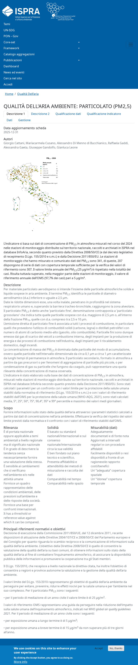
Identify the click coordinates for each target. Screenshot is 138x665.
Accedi (8, 84)
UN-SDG (9, 30)
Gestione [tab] (24, 120)
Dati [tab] (9, 120)
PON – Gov (11, 36)
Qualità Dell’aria (28, 94)
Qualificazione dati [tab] (68, 114)
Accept (99, 648)
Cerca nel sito (13, 78)
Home (9, 94)
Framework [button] (11, 48)
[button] (32, 195)
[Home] (40, 11)
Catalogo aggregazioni (19, 54)
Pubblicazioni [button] (13, 60)
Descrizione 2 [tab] (40, 114)
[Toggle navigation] (131, 44)
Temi (7, 24)
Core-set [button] (9, 42)
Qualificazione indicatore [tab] (104, 114)
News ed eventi (14, 72)
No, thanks (116, 648)
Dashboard (11, 66)
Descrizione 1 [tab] (16, 114)
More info (20, 662)
